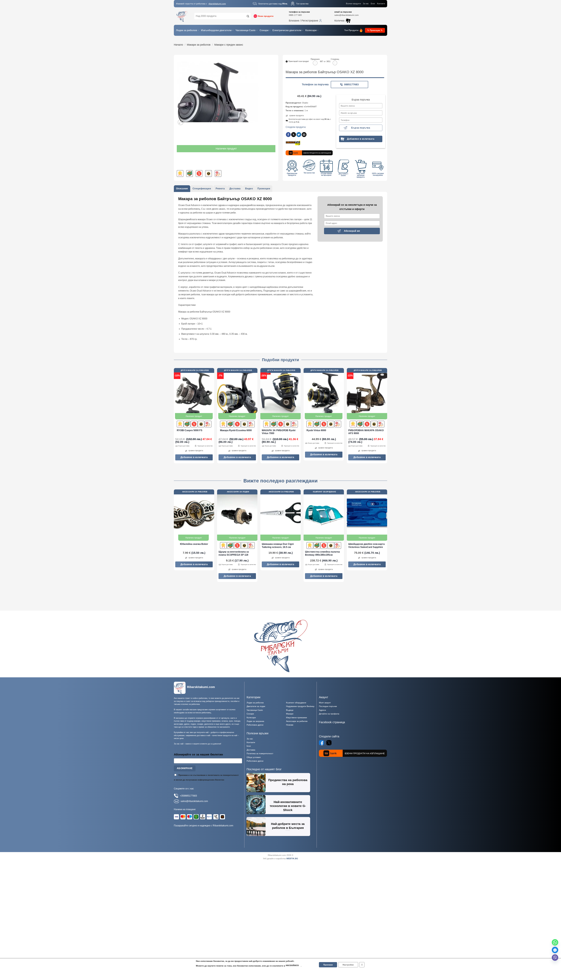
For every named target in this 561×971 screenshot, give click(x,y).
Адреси (322, 710)
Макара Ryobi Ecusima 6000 (236, 430)
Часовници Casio (246, 30)
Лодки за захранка (255, 721)
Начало (178, 44)
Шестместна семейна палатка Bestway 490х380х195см (322, 553)
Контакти (381, 3)
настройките (292, 965)
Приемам (327, 964)
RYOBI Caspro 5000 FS (189, 430)
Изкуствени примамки (296, 717)
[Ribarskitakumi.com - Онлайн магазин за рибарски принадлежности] (182, 16)
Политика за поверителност (260, 753)
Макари (289, 714)
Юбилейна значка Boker (194, 544)
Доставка (251, 750)
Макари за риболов (199, 44)
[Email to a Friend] (304, 134)
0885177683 (351, 84)
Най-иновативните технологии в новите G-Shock (288, 806)
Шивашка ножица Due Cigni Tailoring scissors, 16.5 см (278, 545)
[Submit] (247, 16)
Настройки (347, 964)
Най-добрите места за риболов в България (288, 826)
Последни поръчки (328, 706)
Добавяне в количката (360, 139)
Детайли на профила (329, 714)
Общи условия (254, 757)
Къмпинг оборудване (296, 702)
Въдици (289, 710)
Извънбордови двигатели (216, 30)
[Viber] (555, 957)
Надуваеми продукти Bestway (300, 706)
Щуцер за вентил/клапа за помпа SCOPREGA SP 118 (234, 553)
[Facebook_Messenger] (555, 950)
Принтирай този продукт (298, 61)
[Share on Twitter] (298, 134)
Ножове (289, 725)
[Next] (387, 417)
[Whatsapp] (555, 942)
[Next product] (315, 63)
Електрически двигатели (286, 30)
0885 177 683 (295, 15)
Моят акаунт (325, 702)
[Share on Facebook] (288, 134)
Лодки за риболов (186, 30)
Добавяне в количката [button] (194, 457)
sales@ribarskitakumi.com (346, 15)
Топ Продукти (351, 30)
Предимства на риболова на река (287, 782)
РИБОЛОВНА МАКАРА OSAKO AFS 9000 (366, 432)
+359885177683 (188, 796)
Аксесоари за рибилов (296, 721)
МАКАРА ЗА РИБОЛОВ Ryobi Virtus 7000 (278, 432)
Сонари (264, 30)
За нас (366, 3)
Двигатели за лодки (256, 706)
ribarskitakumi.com (217, 3)
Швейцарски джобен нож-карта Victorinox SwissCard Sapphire (366, 545)
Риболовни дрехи (255, 725)
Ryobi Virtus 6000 (316, 430)
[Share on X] (293, 134)
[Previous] (174, 417)
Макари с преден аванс (228, 44)
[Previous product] (335, 63)
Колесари (311, 30)
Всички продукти (353, 3)
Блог (373, 3)
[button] (305, 20)
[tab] (182, 188)
